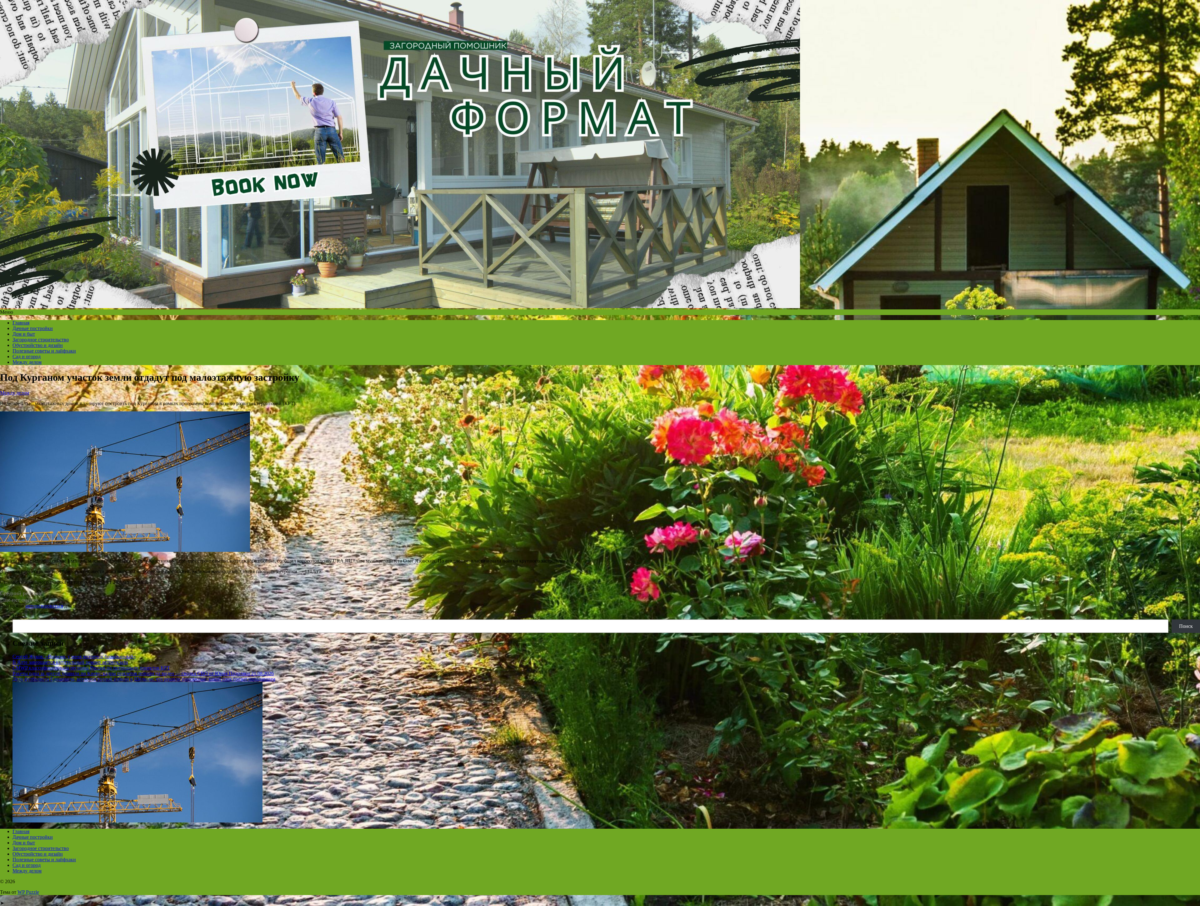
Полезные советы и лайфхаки (44, 351)
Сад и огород (26, 356)
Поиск (19, 616)
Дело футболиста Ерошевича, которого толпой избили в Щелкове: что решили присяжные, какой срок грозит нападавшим (143, 679)
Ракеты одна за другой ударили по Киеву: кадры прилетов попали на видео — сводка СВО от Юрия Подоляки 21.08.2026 (143, 673)
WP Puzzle (28, 892)
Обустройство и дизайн (37, 345)
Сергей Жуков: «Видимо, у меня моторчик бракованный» (74, 656)
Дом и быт (23, 334)
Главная (20, 322)
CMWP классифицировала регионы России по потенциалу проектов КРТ (91, 667)
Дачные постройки (32, 328)
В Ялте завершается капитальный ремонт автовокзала (70, 662)
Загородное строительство (40, 339)
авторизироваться (44, 605)
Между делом (27, 362)
